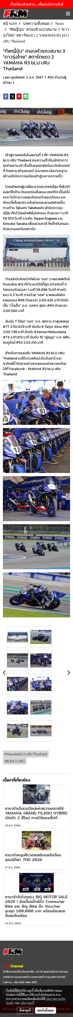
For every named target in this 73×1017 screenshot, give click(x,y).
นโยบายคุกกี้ (27, 1003)
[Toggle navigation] (68, 14)
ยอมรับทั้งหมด (45, 1010)
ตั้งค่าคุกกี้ (25, 1010)
